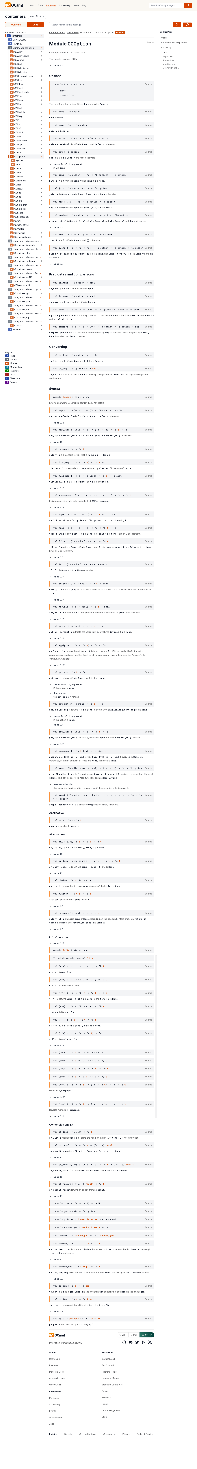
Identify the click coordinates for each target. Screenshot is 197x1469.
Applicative (168, 56)
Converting (166, 47)
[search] (188, 5)
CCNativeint (20, 148)
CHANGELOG (19, 39)
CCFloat (18, 96)
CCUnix (18, 325)
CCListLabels (20, 140)
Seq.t (95, 368)
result (110, 1145)
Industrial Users (56, 1371)
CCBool (18, 64)
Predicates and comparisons (174, 42)
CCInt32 (18, 128)
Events (52, 1411)
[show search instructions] (187, 25)
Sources (17, 329)
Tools (40, 5)
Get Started (108, 1365)
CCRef (17, 184)
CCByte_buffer (21, 68)
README (17, 44)
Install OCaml (108, 1359)
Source (150, 42)
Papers (105, 1404)
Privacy (126, 1434)
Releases (53, 1365)
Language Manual (110, 1378)
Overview (16, 24)
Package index (57, 32)
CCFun (17, 104)
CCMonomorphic (22, 285)
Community (64, 5)
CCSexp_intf (20, 204)
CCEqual (18, 88)
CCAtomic (19, 60)
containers (15, 16)
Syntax (19, 160)
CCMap (18, 144)
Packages (51, 5)
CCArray (18, 52)
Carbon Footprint (87, 1434)
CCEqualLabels (21, 92)
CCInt (17, 124)
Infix (18, 164)
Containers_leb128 (23, 277)
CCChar (18, 80)
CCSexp (18, 200)
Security (68, 1434)
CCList (17, 136)
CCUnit (17, 221)
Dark (135, 1335)
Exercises (106, 1397)
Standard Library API (112, 1384)
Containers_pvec (22, 301)
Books (105, 1391)
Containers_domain (23, 269)
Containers (19, 233)
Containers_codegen (24, 261)
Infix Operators (169, 64)
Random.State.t (90, 1227)
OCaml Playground (111, 1410)
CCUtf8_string (21, 225)
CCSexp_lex (20, 208)
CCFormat (19, 100)
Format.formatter (88, 1219)
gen (88, 1285)
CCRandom (20, 180)
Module (119, 32)
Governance (109, 1434)
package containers (15, 32)
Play (84, 5)
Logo (104, 1416)
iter (87, 1243)
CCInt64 (18, 132)
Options (164, 38)
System (148, 1335)
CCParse (18, 176)
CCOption (19, 156)
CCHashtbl (19, 112)
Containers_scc (21, 309)
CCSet (17, 196)
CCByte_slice (20, 72)
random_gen (81, 1235)
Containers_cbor (22, 253)
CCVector (19, 229)
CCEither (18, 84)
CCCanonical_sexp (23, 76)
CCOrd (17, 168)
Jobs (51, 1423)
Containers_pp (21, 293)
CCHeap (18, 116)
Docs (35, 24)
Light (124, 1335)
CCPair (17, 172)
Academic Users (57, 1378)
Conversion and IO (171, 68)
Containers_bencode (24, 245)
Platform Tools (109, 1371)
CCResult (18, 188)
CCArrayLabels (21, 56)
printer (74, 1318)
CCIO (17, 120)
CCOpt (17, 152)
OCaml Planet (56, 1417)
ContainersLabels (22, 237)
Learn (31, 5)
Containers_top (21, 317)
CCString (18, 212)
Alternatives (168, 60)
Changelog (54, 1359)
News (76, 5)
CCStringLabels (21, 217)
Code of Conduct (145, 1434)
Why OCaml (55, 1384)
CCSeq (17, 192)
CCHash (18, 108)
